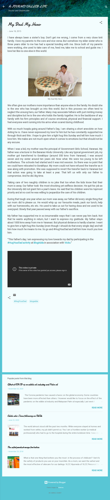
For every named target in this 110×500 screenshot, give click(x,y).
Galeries (61, 487)
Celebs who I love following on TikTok (25, 416)
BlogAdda (39, 242)
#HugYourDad (20, 301)
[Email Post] (14, 296)
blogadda (34, 301)
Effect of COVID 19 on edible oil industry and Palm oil (33, 384)
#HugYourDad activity (19, 242)
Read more (97, 407)
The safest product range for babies (23, 447)
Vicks (68, 242)
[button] (100, 23)
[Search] (106, 7)
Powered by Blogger (57, 482)
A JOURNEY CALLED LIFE (28, 6)
